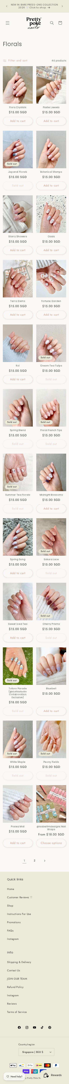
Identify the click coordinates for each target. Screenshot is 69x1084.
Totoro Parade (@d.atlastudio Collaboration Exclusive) (18, 693)
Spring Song (17, 559)
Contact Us (13, 970)
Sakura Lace (51, 559)
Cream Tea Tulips (51, 365)
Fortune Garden (51, 301)
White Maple (17, 762)
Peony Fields (51, 762)
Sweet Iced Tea (17, 624)
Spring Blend (18, 430)
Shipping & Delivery (19, 962)
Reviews (12, 1004)
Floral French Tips (51, 430)
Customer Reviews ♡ (19, 897)
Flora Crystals (17, 107)
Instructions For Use (19, 914)
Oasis (51, 236)
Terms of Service (17, 1012)
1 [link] (24, 861)
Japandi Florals (17, 172)
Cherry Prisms (51, 624)
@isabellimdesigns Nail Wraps (51, 828)
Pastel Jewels (51, 107)
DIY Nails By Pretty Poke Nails (29, 1078)
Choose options (51, 843)
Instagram (13, 939)
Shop (10, 906)
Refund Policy (15, 987)
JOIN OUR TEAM (17, 979)
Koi (18, 365)
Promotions (14, 922)
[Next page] (45, 861)
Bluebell (51, 688)
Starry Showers (17, 236)
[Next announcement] (62, 6)
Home (10, 889)
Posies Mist (18, 826)
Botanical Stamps (51, 172)
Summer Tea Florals (17, 494)
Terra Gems (17, 301)
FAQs (10, 931)
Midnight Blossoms (51, 494)
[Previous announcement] (7, 6)
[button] (7, 23)
